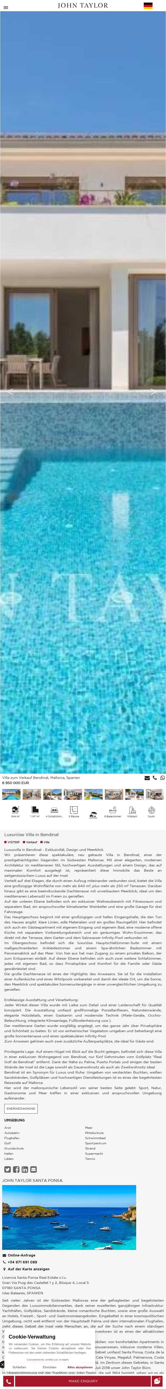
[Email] (34, 1169)
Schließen (19, 1367)
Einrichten (49, 1367)
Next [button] (154, 391)
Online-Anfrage (21, 1255)
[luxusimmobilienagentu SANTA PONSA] (69, 1218)
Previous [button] (10, 391)
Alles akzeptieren (80, 1367)
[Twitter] (8, 1169)
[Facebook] (17, 1169)
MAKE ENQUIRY (83, 1381)
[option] (83, 392)
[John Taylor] (83, 6)
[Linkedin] (25, 1169)
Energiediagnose (21, 1108)
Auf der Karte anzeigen (28, 1269)
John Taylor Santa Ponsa (32, 1180)
